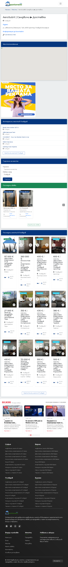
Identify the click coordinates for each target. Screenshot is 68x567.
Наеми (27, 540)
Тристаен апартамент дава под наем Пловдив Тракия (41, 319)
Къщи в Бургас (39, 495)
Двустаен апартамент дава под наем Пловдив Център (58, 265)
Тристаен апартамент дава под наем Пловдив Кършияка (41, 368)
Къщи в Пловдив (10, 495)
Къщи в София (9, 462)
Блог (6, 540)
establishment (39, 20)
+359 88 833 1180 (10, 35)
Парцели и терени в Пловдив (14, 506)
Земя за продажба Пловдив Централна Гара (9, 316)
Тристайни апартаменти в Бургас (45, 490)
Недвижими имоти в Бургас (43, 482)
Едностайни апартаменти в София (16, 451)
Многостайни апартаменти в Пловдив (17, 492)
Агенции (8, 537)
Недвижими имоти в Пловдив (14, 482)
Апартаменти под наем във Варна (45, 464)
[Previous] (4, 419)
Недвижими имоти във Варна (44, 448)
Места (14, 9)
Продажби (28, 537)
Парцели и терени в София (13, 472)
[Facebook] (6, 526)
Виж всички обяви (34, 225)
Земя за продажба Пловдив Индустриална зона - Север (25, 365)
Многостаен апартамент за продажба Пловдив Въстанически (25, 266)
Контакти (9, 549)
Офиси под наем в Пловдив (13, 503)
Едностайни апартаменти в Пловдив (16, 484)
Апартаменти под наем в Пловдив (16, 498)
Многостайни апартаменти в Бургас (46, 492)
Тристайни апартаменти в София (15, 456)
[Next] (64, 419)
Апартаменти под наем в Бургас (45, 498)
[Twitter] (10, 526)
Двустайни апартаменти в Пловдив (16, 487)
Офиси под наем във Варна (43, 470)
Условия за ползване (12, 552)
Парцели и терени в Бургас (43, 506)
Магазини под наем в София (13, 467)
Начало (7, 9)
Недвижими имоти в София (13, 448)
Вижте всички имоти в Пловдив (34, 393)
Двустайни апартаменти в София (15, 454)
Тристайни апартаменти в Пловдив (16, 490)
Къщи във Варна (40, 462)
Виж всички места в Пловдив (14, 153)
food (20, 20)
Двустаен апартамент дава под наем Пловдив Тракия (58, 319)
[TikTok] (19, 526)
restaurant (14, 20)
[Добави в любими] (14, 250)
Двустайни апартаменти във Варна (46, 454)
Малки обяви (9, 546)
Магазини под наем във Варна (44, 467)
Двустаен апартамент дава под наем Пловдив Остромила (25, 319)
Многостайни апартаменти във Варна (47, 459)
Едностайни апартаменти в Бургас (46, 484)
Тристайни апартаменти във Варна (46, 456)
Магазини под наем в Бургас (43, 501)
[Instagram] (15, 526)
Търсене (6, 167)
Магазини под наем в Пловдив (14, 501)
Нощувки (28, 543)
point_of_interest (28, 20)
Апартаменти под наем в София (15, 464)
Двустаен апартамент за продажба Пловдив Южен (9, 263)
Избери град (7, 172)
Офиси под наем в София (12, 470)
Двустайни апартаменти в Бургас (45, 487)
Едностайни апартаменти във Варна (46, 451)
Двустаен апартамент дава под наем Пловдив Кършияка (9, 368)
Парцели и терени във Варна (44, 472)
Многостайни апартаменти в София (16, 459)
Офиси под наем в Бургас (43, 503)
